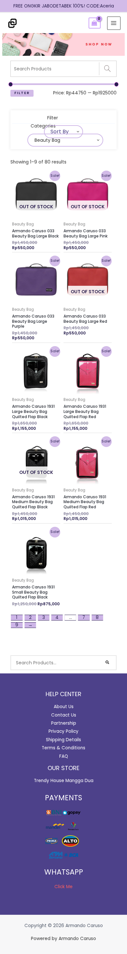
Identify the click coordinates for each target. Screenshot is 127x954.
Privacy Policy (63, 731)
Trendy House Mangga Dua (63, 781)
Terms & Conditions (63, 748)
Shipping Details (63, 740)
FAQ (63, 756)
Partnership (63, 723)
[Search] (107, 68)
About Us (64, 707)
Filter (22, 93)
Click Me (63, 887)
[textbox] (58, 131)
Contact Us (63, 715)
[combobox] (63, 131)
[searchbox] (81, 140)
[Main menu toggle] (113, 23)
